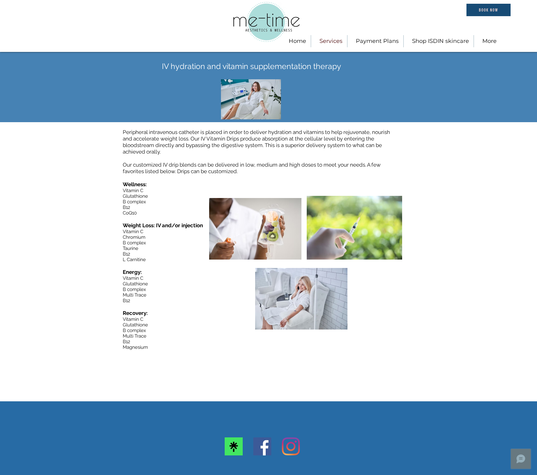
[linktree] (234, 446)
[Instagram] (291, 446)
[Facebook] (262, 446)
